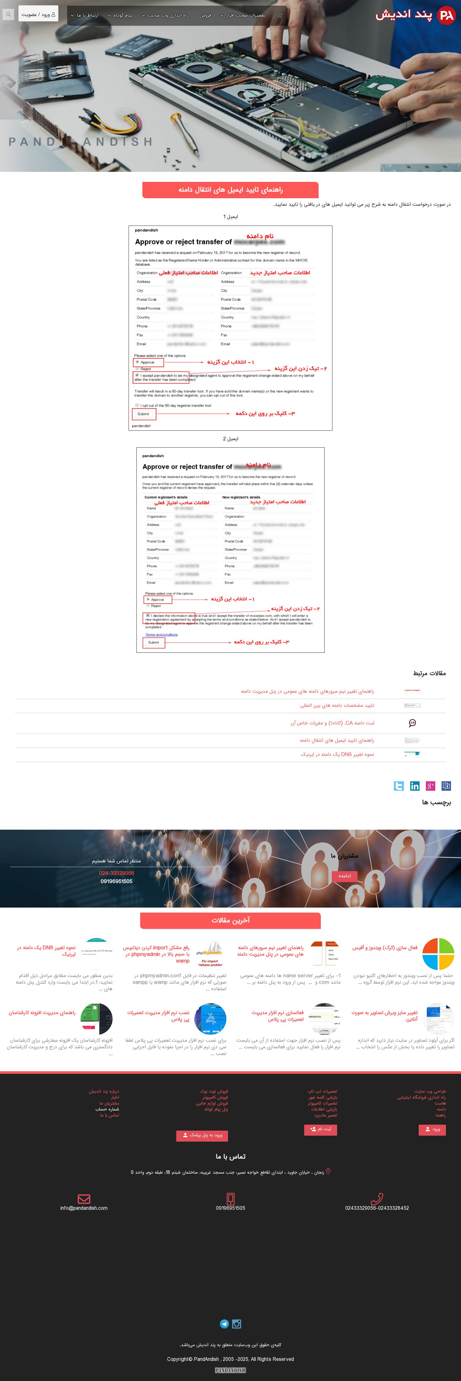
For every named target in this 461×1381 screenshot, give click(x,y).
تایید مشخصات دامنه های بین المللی (337, 705)
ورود (46, 15)
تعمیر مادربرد (325, 1115)
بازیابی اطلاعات (324, 1109)
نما (438, 1115)
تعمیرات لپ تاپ (322, 1091)
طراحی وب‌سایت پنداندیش (230, 1370)
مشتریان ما (109, 1103)
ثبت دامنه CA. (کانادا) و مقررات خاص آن (332, 723)
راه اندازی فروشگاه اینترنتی (421, 1097)
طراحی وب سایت (430, 1091)
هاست (440, 1103)
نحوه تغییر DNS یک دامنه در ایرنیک (337, 755)
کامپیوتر (314, 1103)
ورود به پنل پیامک (202, 1135)
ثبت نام (320, 1129)
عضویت (29, 15)
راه (443, 1115)
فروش (205, 15)
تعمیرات (329, 1103)
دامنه (441, 1109)
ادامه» (344, 876)
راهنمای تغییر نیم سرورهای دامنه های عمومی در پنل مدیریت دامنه (307, 691)
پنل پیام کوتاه (216, 1109)
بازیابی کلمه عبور (323, 1097)
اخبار (115, 1097)
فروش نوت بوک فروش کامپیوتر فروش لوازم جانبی (212, 1097)
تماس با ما (109, 1115)
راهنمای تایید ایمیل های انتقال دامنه (337, 740)
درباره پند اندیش (104, 1091)
